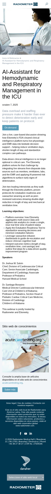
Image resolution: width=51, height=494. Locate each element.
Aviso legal (11, 403)
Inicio (4, 58)
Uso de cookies (24, 403)
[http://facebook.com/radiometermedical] (20, 435)
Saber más (10, 389)
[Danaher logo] (25, 469)
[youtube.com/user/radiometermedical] (25, 435)
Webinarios (14, 58)
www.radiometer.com (25, 425)
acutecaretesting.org (12, 383)
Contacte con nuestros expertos (31, 404)
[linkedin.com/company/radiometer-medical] (30, 435)
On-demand (10, 127)
